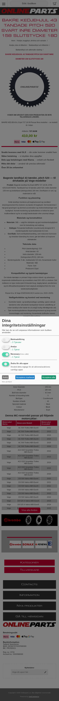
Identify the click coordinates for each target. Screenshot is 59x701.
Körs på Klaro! (7, 382)
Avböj (5, 377)
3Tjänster (16, 342)
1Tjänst (15, 349)
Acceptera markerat (25, 377)
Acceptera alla (48, 377)
